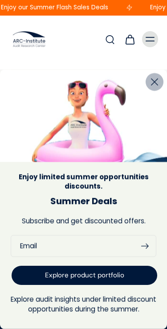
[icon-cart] (129, 39)
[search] (110, 39)
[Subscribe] (145, 246)
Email (28, 245)
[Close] (154, 82)
